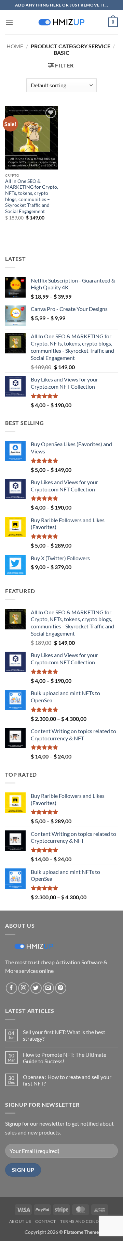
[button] (9, 22)
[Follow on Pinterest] (60, 988)
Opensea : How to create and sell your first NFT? (67, 1080)
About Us (20, 1221)
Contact (45, 1221)
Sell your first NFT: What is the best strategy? (64, 1035)
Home (14, 46)
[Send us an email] (48, 988)
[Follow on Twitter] (36, 988)
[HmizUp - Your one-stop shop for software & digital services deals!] (61, 22)
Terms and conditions (87, 1221)
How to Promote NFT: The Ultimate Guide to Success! (64, 1057)
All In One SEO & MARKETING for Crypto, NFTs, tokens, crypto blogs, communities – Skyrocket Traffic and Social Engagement (31, 196)
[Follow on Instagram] (23, 988)
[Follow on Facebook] (11, 988)
